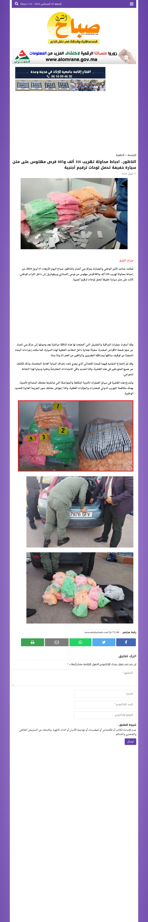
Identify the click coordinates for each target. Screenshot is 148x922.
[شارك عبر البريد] (56, 642)
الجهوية (120, 155)
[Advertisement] (74, 121)
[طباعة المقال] (32, 642)
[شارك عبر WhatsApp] (80, 642)
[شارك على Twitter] (103, 642)
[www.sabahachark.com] (74, 28)
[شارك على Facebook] (126, 642)
